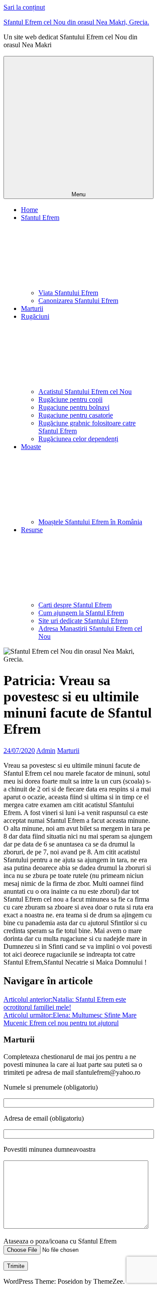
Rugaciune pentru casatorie (75, 415)
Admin (45, 750)
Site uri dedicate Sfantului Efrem (83, 620)
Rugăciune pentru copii (70, 399)
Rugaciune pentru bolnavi (73, 407)
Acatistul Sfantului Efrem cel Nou (85, 391)
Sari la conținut (24, 7)
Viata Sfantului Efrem (68, 292)
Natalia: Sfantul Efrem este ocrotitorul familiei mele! (64, 1003)
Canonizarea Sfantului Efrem (78, 300)
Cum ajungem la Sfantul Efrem (81, 613)
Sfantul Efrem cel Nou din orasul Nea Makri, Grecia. (76, 22)
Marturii (32, 308)
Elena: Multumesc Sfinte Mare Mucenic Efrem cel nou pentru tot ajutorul (70, 1019)
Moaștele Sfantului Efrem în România (90, 522)
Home (29, 209)
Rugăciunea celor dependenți (78, 438)
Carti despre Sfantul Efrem (75, 605)
